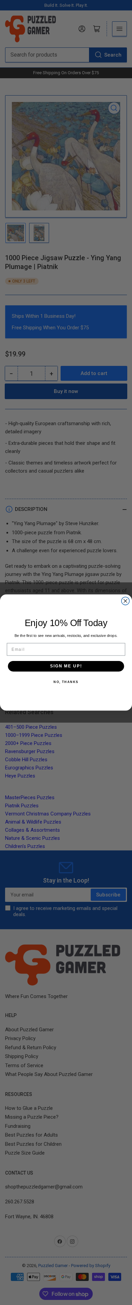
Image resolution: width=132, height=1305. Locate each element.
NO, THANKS (66, 682)
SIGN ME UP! (66, 666)
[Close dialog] (125, 601)
